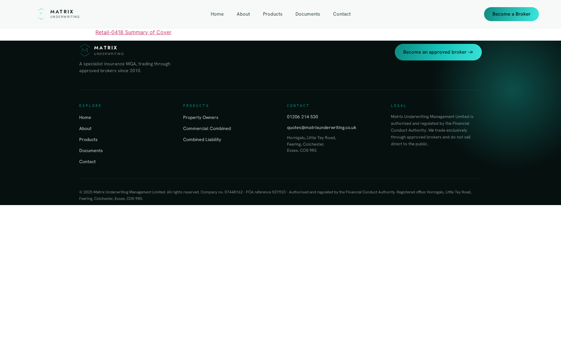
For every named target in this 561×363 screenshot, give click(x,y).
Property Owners (200, 117)
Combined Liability (202, 139)
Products (272, 14)
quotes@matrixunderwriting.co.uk (321, 127)
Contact (342, 14)
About (243, 14)
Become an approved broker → (438, 52)
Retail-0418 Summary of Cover (133, 32)
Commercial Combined (207, 128)
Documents (307, 14)
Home (217, 14)
